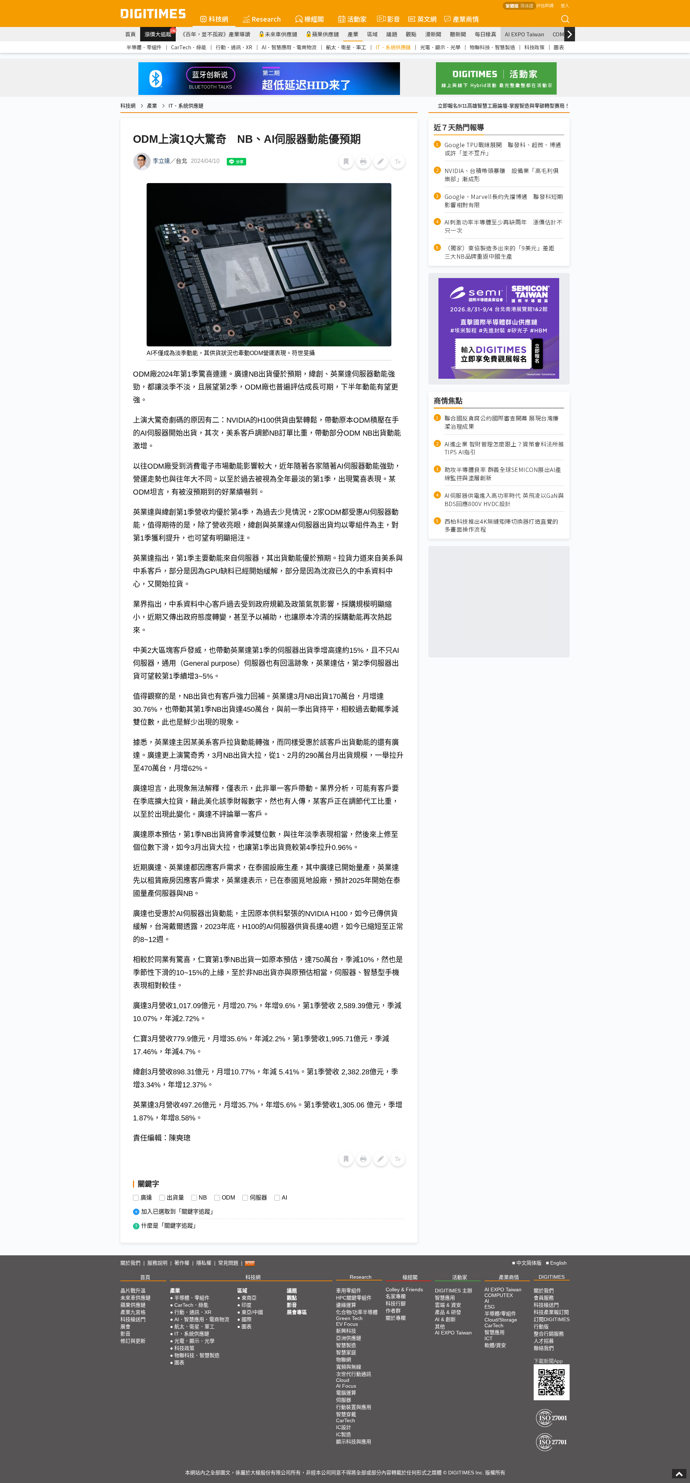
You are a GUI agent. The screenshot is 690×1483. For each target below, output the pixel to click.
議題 (391, 34)
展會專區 (297, 1312)
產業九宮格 (133, 1312)
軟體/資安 (495, 1345)
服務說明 (157, 1263)
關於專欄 (396, 1318)
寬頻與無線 (348, 1367)
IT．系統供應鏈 (393, 47)
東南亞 (249, 1298)
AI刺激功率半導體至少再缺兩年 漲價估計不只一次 (504, 226)
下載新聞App (548, 1361)
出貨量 (175, 1198)
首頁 (130, 34)
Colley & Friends (404, 1289)
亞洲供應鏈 (348, 1338)
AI (284, 1198)
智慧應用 (445, 1298)
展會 (125, 1326)
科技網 (218, 18)
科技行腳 (396, 1303)
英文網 (427, 18)
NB (203, 1198)
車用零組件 (348, 1290)
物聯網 (343, 1360)
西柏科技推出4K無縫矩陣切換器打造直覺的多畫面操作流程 (501, 525)
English (558, 1263)
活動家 (357, 18)
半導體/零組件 (500, 1313)
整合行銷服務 (549, 1334)
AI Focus (346, 1386)
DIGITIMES (552, 1277)
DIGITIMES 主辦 (453, 1290)
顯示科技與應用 (353, 1442)
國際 (247, 1319)
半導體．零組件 (144, 47)
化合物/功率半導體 (357, 1312)
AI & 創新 (445, 1319)
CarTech (345, 1420)
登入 (565, 5)
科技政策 (534, 47)
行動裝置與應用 (353, 1407)
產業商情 (466, 18)
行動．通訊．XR (234, 47)
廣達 (146, 1198)
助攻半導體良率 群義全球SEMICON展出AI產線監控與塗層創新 (503, 473)
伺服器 (258, 1198)
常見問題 (228, 1263)
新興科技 (346, 1331)
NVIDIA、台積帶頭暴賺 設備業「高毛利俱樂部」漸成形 (502, 174)
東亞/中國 (252, 1312)
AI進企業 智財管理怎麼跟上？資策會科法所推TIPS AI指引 (504, 448)
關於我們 (130, 1263)
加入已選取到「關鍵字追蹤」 (178, 1212)
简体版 (526, 6)
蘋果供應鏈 (325, 34)
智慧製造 (346, 1345)
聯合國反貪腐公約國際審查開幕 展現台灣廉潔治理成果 (502, 422)
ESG (489, 1307)
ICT (488, 1338)
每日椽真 (485, 34)
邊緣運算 (346, 1305)
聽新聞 (458, 34)
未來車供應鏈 (281, 34)
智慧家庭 (346, 1352)
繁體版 (512, 6)
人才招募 (544, 1341)
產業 (353, 34)
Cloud (342, 1380)
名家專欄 (396, 1296)
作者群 (393, 1311)
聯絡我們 (544, 1348)
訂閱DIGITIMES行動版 (552, 1322)
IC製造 (343, 1434)
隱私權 (203, 1263)
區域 (372, 34)
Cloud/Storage (500, 1320)
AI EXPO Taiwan (524, 34)
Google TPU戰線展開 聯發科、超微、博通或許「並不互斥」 (503, 149)
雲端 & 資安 (448, 1305)
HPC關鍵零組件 (354, 1298)
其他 (440, 1326)
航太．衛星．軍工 (346, 47)
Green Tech (349, 1318)
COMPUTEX (498, 1295)
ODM (228, 1198)
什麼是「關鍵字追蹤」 (170, 1226)
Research (266, 18)
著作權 (181, 1263)
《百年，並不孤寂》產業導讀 (215, 34)
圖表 (559, 47)
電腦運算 (346, 1393)
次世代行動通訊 (353, 1374)
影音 (390, 18)
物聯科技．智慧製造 (492, 47)
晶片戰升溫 (133, 1290)
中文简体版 (529, 1263)
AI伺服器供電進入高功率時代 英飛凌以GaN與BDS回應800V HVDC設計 (504, 499)
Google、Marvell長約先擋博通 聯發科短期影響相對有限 (504, 200)
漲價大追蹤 (160, 33)
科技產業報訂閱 (551, 1312)
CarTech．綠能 (188, 47)
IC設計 (343, 1427)
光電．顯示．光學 (440, 47)
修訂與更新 (133, 1341)
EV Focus (347, 1324)
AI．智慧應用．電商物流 (289, 47)
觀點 (411, 34)
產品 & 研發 (448, 1312)
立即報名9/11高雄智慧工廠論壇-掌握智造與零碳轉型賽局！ (504, 106)
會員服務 (544, 1298)
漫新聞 (433, 34)
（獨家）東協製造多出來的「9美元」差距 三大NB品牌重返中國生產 (503, 252)
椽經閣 (314, 18)
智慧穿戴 (346, 1414)
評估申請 (544, 5)
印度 (247, 1305)
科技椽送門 (133, 1319)
